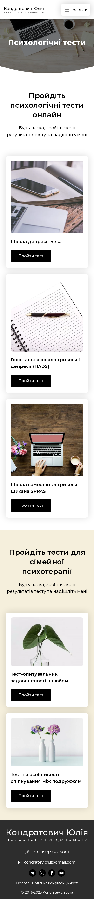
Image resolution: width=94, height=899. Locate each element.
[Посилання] (24, 9)
